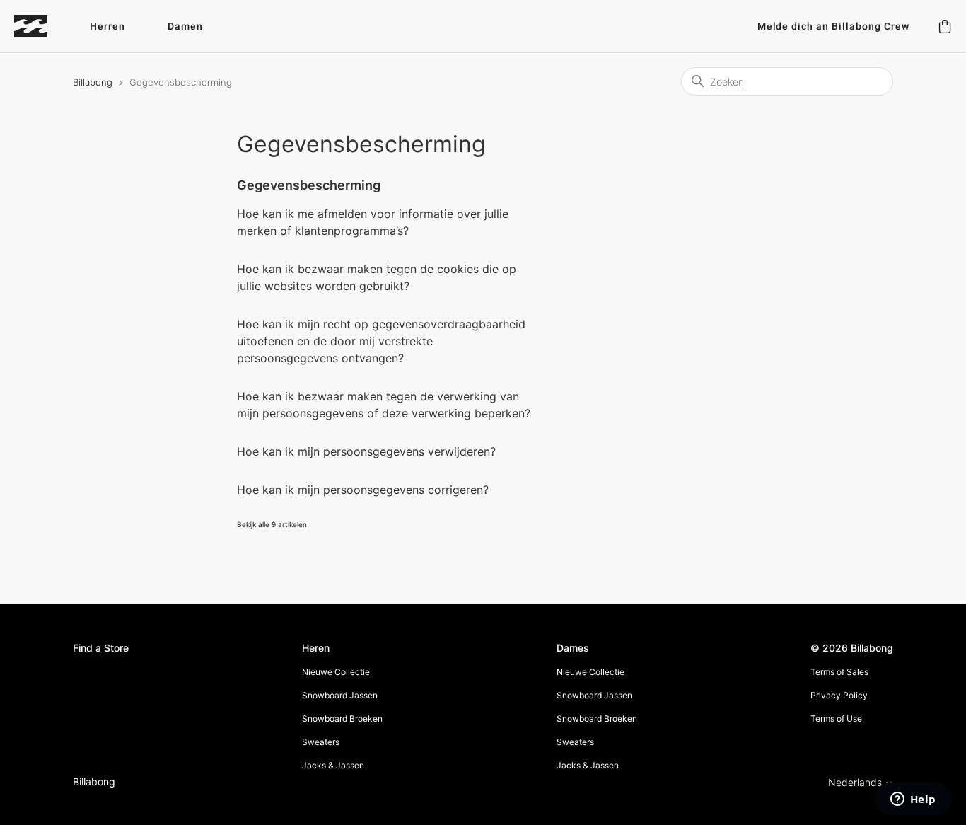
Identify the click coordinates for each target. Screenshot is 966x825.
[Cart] (945, 26)
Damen (185, 26)
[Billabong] (30, 26)
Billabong (92, 82)
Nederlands (856, 782)
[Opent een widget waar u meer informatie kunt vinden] (913, 800)
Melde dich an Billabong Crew (833, 26)
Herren (107, 26)
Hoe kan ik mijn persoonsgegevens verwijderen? (366, 451)
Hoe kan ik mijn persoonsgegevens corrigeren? (363, 490)
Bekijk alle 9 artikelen (272, 524)
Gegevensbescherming (308, 185)
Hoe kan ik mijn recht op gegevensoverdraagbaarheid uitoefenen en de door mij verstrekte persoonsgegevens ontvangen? (381, 341)
